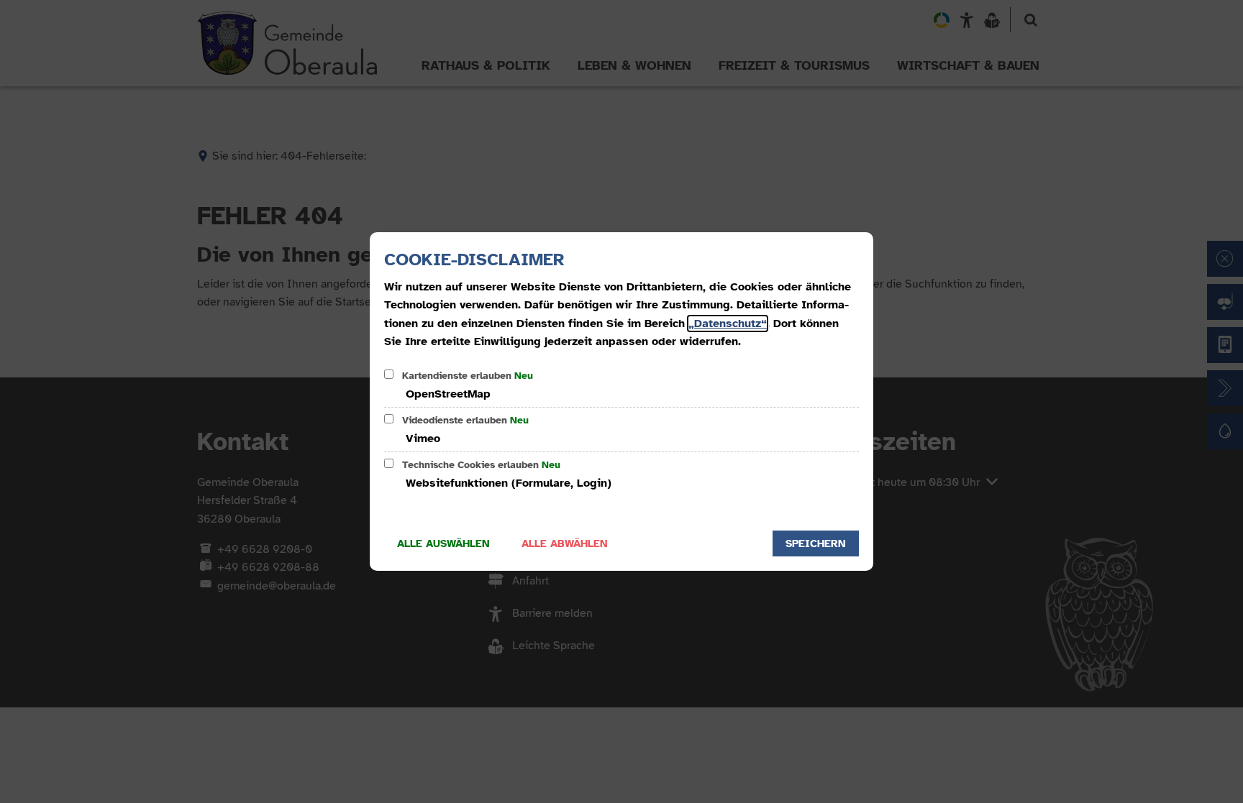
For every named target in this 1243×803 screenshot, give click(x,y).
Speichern (816, 543)
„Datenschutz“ (727, 323)
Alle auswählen (443, 543)
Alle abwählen (565, 543)
